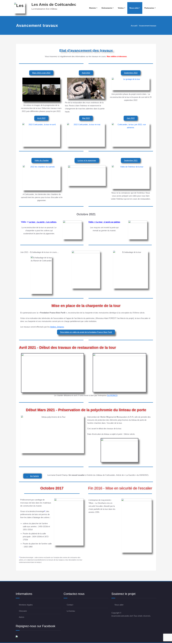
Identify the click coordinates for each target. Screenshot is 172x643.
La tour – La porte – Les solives (42, 222)
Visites (121, 8)
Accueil (134, 26)
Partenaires (149, 8)
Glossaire (23, 611)
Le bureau (71, 611)
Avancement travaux (147, 26)
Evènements (107, 8)
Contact (70, 605)
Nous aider (134, 8)
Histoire (92, 8)
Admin (21, 617)
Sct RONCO (112, 395)
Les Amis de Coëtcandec (53, 4)
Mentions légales (26, 605)
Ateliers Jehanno (57, 327)
